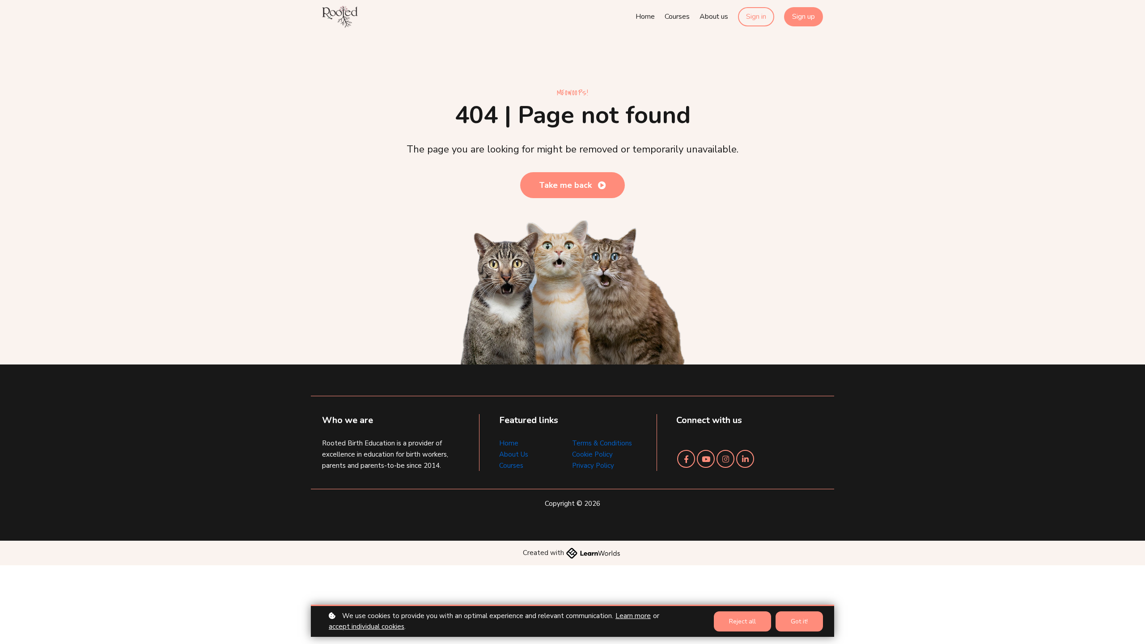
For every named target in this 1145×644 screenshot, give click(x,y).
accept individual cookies (366, 626)
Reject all (742, 621)
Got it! (799, 621)
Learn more (633, 615)
